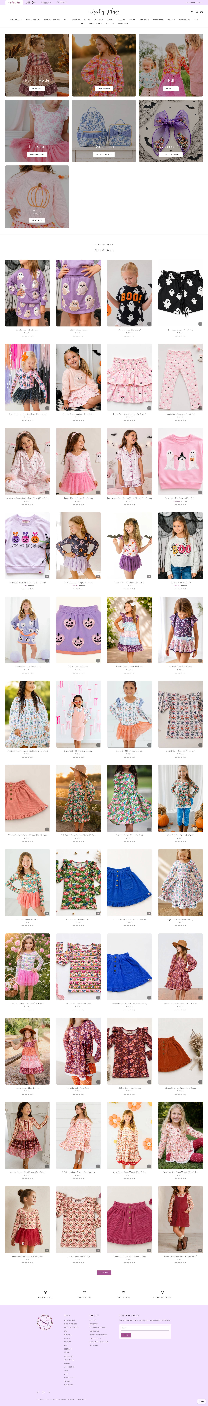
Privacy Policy (95, 1338)
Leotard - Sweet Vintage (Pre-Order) (27, 1256)
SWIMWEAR (144, 20)
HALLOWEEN (123, 23)
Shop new (37, 89)
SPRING (87, 20)
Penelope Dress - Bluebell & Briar (129, 835)
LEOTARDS (121, 20)
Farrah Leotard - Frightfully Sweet (78, 583)
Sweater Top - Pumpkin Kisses (27, 667)
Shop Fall (171, 89)
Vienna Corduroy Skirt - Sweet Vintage (129, 1256)
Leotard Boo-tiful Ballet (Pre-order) (129, 583)
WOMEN (132, 20)
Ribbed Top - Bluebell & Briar (78, 920)
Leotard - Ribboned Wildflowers (129, 751)
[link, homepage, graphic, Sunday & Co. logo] (62, 2)
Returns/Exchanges (98, 1327)
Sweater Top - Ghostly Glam (27, 330)
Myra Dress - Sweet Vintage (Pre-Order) (129, 1172)
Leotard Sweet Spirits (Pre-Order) (78, 498)
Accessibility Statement (99, 1342)
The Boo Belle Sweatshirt (180, 583)
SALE (196, 20)
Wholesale (94, 1345)
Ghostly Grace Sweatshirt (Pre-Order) (78, 414)
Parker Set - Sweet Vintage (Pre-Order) (180, 1256)
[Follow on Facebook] (38, 1392)
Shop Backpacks (104, 155)
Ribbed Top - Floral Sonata (129, 1088)
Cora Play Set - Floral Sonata (78, 1088)
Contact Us (94, 1331)
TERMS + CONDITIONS (77, 1399)
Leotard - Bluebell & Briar (27, 920)
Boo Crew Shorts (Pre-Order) (180, 330)
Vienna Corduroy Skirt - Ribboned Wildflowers (27, 835)
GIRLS (110, 20)
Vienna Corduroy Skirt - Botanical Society (129, 1004)
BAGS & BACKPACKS (52, 20)
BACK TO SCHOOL (33, 20)
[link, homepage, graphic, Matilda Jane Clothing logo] (30, 2)
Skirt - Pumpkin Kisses (78, 667)
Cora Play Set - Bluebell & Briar (180, 835)
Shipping (93, 1320)
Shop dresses (104, 89)
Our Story (94, 1324)
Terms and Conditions (98, 1335)
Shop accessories (170, 155)
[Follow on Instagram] (43, 1392)
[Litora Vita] (46, 2)
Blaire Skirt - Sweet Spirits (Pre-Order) (129, 414)
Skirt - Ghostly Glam (78, 330)
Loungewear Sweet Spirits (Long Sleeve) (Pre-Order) (27, 498)
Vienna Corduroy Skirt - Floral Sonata (180, 1088)
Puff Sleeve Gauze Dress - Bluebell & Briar (78, 835)
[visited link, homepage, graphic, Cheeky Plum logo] (14, 2)
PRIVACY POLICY (62, 1399)
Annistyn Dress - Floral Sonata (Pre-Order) (28, 1172)
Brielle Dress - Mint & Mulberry (129, 667)
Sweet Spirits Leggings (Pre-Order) (180, 414)
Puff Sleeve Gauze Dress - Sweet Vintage (78, 1172)
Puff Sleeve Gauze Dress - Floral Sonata (180, 1004)
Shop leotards (37, 155)
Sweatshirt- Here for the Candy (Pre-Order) (27, 583)
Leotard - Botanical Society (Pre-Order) (27, 1004)
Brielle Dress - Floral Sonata (27, 1088)
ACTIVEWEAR (158, 20)
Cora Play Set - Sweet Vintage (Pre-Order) (180, 1172)
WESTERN (110, 23)
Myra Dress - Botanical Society (180, 920)
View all (104, 1273)
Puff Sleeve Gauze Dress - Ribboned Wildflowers (27, 751)
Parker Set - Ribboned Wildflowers (78, 751)
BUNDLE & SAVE (95, 23)
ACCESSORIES (184, 20)
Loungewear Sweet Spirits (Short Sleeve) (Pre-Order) (129, 498)
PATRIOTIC (99, 20)
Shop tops (37, 220)
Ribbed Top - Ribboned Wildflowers (180, 751)
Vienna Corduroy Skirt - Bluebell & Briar (129, 920)
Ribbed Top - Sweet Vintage (78, 1256)
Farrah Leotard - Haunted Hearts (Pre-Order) (27, 414)
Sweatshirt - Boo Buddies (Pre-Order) (180, 498)
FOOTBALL (76, 20)
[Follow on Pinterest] (49, 1392)
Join (126, 1335)
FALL (66, 20)
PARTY (82, 23)
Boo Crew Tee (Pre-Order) (129, 330)
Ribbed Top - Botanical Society (78, 1004)
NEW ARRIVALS (16, 20)
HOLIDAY (171, 20)
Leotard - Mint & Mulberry (180, 667)
